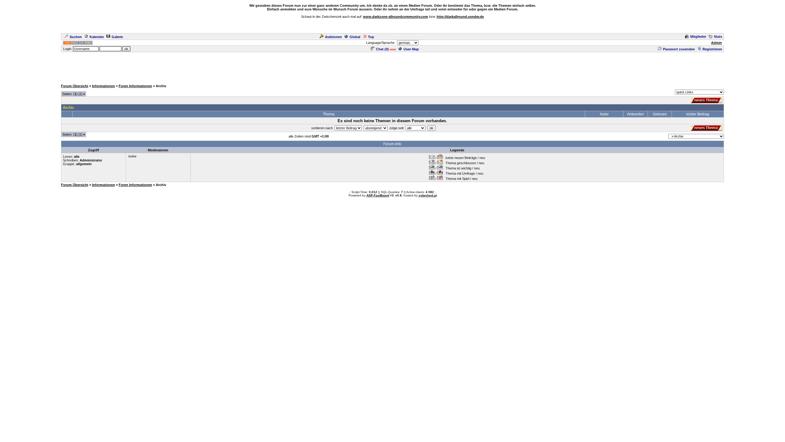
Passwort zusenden (679, 49)
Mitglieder (698, 36)
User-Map (411, 49)
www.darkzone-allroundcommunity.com (395, 16)
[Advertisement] (392, 66)
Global (355, 37)
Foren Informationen (135, 86)
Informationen (103, 86)
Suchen (76, 37)
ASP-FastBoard (377, 195)
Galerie (117, 37)
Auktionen (333, 37)
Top (371, 37)
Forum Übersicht (74, 86)
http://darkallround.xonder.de (460, 16)
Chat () (382, 49)
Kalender (97, 37)
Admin (716, 43)
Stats (718, 36)
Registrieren (712, 49)
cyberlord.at (428, 195)
